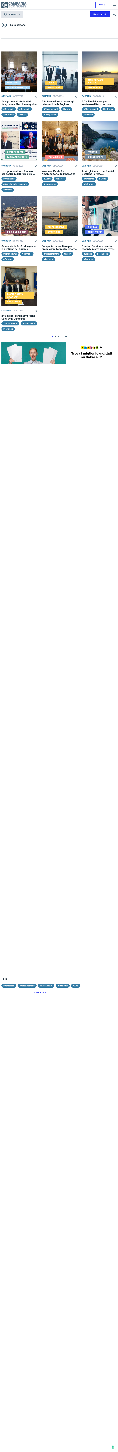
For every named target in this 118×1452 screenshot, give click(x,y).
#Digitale (88, 254)
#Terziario (88, 114)
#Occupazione (50, 114)
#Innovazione (50, 184)
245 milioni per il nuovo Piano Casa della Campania (18, 317)
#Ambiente (89, 178)
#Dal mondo (8, 109)
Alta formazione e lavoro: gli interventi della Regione (58, 103)
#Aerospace (8, 985)
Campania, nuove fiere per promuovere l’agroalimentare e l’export (59, 248)
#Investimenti (29, 323)
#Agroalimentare (51, 254)
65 (66, 336)
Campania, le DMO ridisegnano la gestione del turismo (18, 247)
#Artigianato (9, 178)
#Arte (75, 985)
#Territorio (27, 254)
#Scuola (22, 114)
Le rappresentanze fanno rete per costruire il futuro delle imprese (18, 173)
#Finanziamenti (51, 109)
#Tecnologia (102, 254)
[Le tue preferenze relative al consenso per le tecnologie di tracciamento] (113, 1447)
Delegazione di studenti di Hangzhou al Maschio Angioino (19, 103)
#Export (67, 254)
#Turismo (7, 259)
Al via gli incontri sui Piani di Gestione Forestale (98, 172)
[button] (114, 4)
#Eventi (47, 178)
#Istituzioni (8, 114)
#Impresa (7, 189)
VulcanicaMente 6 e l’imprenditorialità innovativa (58, 172)
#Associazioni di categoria (15, 184)
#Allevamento (46, 985)
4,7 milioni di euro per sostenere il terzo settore (96, 103)
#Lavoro (66, 109)
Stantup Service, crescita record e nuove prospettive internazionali (97, 248)
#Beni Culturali (10, 254)
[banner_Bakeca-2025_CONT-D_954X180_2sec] (59, 363)
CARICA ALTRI (40, 992)
